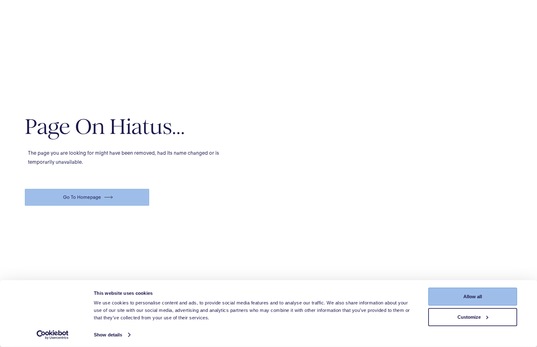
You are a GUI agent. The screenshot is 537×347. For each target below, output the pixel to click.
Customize (469, 316)
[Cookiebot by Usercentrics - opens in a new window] (52, 335)
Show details (108, 334)
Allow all (472, 296)
